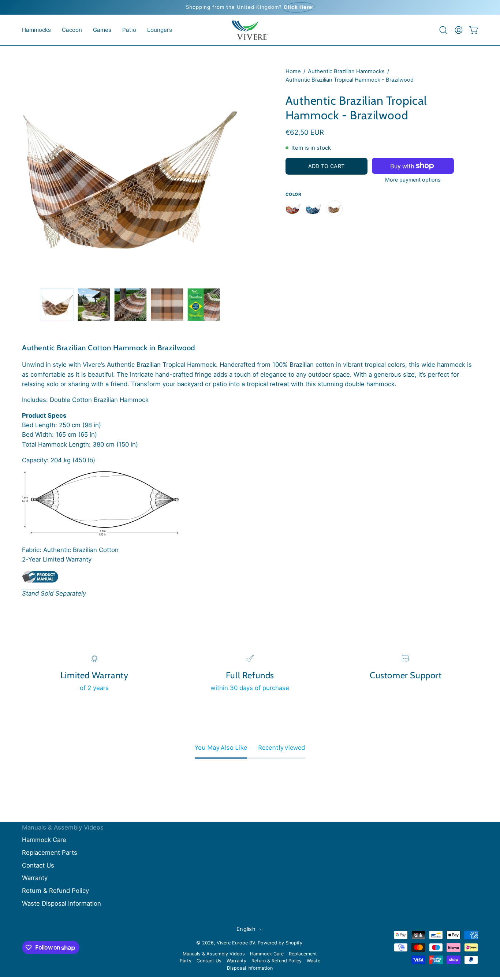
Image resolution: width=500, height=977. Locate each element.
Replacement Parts (49, 853)
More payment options (412, 179)
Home (293, 71)
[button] (36, 30)
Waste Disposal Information (61, 903)
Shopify (294, 943)
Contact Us (38, 865)
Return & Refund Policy (55, 890)
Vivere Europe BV (236, 943)
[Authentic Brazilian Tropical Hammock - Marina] (314, 208)
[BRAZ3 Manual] (40, 579)
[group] (250, 7)
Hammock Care (44, 840)
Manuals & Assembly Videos (63, 827)
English (245, 929)
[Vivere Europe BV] (250, 30)
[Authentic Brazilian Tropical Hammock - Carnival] (294, 208)
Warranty (35, 878)
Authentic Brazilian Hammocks (346, 71)
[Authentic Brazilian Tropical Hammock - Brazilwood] (57, 304)
